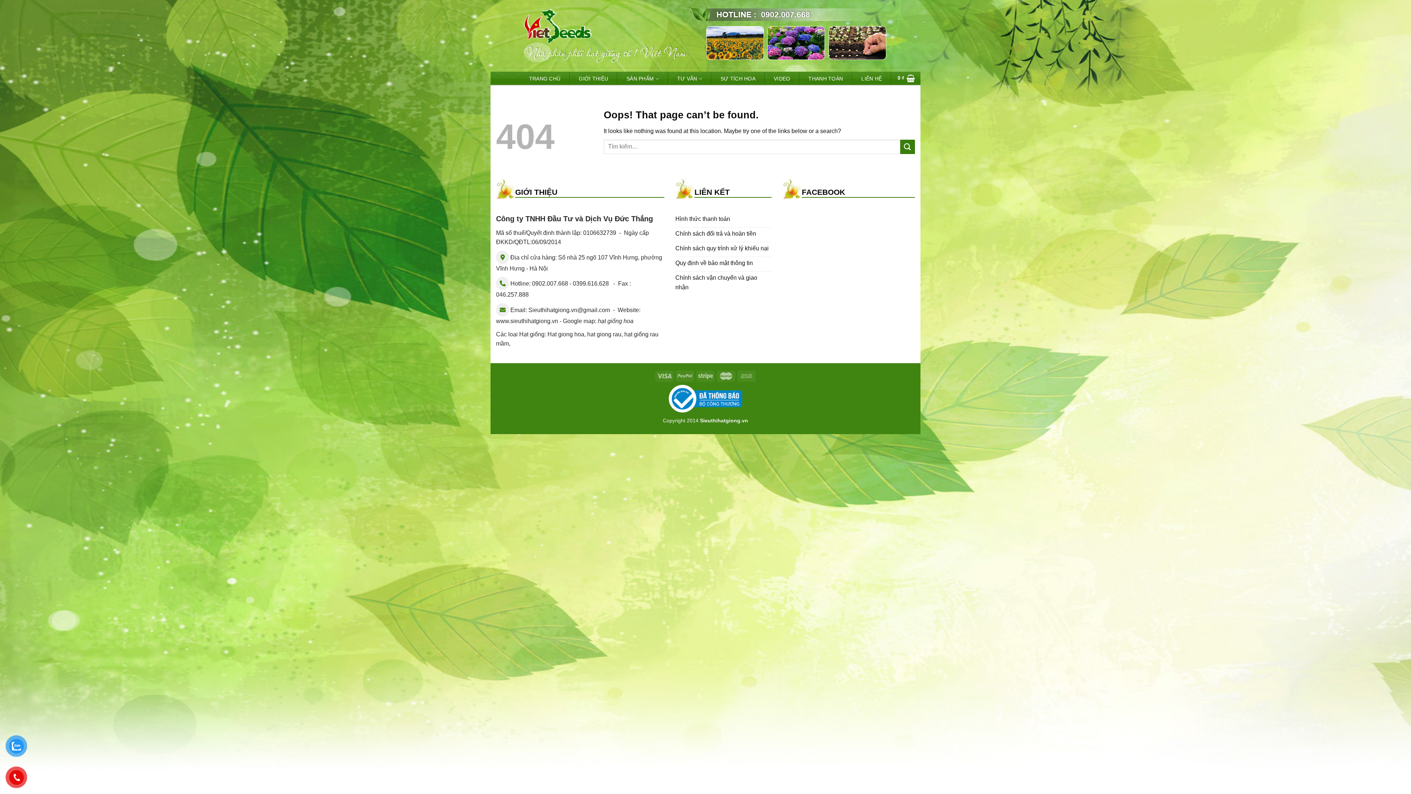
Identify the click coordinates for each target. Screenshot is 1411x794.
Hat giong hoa (565, 334)
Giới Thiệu (593, 79)
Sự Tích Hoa (738, 79)
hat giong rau (604, 334)
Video (782, 79)
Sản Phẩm (640, 79)
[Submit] (907, 147)
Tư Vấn (687, 79)
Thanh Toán (825, 79)
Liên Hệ (871, 79)
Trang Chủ (545, 79)
